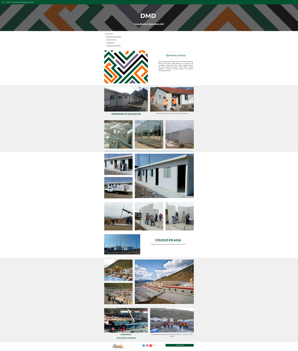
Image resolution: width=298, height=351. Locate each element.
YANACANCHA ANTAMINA (113, 45)
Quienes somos (109, 33)
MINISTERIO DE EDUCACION (113, 36)
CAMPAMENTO (110, 42)
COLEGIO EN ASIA (111, 39)
